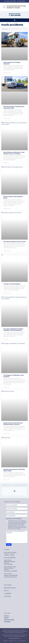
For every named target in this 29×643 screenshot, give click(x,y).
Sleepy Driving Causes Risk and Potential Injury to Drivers (12, 423)
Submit (8, 544)
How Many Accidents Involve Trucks (14, 241)
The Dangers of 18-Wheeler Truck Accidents (13, 375)
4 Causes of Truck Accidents (11, 284)
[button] (14, 20)
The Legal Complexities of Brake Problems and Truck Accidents (13, 329)
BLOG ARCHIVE (22, 640)
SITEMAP (5, 640)
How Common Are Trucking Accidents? (11, 63)
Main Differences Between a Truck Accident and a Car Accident (13, 153)
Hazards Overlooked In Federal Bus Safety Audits (14, 470)
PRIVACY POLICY (13, 640)
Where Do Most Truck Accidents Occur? (13, 197)
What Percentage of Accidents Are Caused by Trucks (13, 107)
